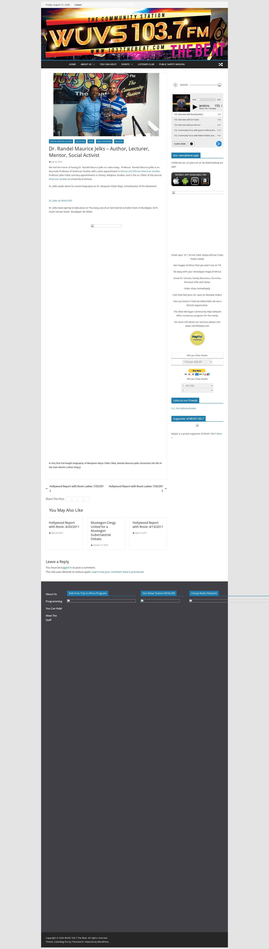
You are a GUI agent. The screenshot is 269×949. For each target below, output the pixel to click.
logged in (66, 567)
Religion (119, 141)
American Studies (58, 178)
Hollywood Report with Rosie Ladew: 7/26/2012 (136, 488)
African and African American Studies (140, 171)
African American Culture (61, 141)
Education (80, 141)
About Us (51, 594)
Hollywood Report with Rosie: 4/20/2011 (64, 525)
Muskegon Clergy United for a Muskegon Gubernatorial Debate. (103, 531)
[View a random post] (220, 64)
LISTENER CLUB (146, 64)
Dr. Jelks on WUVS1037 (60, 200)
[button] (93, 64)
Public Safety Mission (172, 64)
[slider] (219, 85)
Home (72, 64)
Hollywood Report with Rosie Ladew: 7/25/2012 (77, 488)
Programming (54, 601)
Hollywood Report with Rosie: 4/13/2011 (148, 525)
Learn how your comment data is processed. (118, 572)
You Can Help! (108, 64)
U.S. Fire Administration (183, 408)
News (91, 141)
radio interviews (104, 141)
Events (125, 64)
